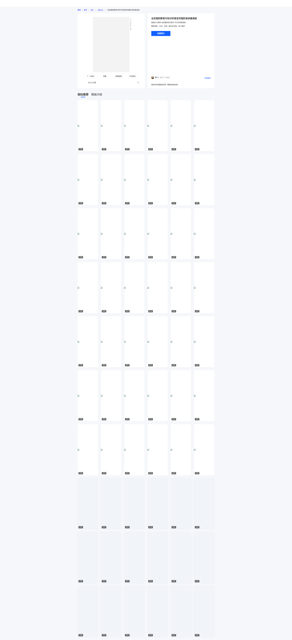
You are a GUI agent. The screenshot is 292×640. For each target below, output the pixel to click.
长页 (85, 10)
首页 (79, 10)
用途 (92, 10)
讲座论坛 (100, 10)
